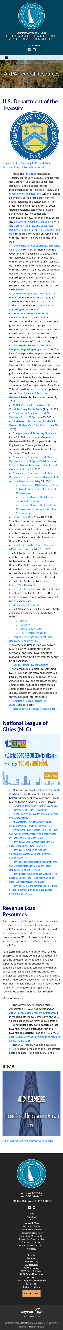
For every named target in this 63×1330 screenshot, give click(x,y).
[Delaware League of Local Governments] (31, 1173)
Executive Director (31, 1227)
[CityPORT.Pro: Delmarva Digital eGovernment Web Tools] (31, 1311)
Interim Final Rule (23, 517)
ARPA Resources (31, 1268)
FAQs (16, 581)
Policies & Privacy (31, 1287)
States (23, 621)
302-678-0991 (31, 45)
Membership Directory (32, 1233)
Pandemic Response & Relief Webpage (35, 806)
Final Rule (30, 174)
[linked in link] (29, 50)
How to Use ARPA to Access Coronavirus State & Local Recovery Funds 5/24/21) (30, 854)
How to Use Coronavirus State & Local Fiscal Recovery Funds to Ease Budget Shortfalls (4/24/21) (33, 890)
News (31, 1252)
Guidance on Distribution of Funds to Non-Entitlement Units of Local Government (38, 489)
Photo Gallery (31, 1262)
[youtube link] (34, 50)
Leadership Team (31, 1223)
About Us (31, 1217)
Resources (31, 1258)
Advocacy (31, 1249)
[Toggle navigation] (6, 57)
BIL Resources (31, 1265)
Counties (24, 625)
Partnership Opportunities (31, 1239)
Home (31, 1214)
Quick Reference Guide (26, 605)
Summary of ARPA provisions (30, 810)
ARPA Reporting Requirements (31, 1281)
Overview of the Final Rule (25, 193)
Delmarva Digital (36, 1327)
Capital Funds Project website (30, 665)
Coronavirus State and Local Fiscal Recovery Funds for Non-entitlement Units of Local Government (34, 477)
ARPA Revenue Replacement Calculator (32, 1013)
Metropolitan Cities (31, 629)
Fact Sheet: (19, 589)
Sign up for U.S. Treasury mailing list (34, 709)
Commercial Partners (32, 1242)
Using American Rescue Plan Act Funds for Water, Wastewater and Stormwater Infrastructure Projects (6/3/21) (33, 834)
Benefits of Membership (31, 1236)
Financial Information (31, 1230)
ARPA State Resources (31, 1271)
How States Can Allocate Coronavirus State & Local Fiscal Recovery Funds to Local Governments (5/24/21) (33, 878)
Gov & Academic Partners (31, 1246)
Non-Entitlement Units (32, 633)
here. (21, 289)
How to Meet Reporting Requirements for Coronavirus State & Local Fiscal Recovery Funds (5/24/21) (33, 866)
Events (31, 1255)
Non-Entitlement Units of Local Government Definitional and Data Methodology (36, 509)
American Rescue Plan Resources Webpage (28, 1140)
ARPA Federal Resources (31, 1274)
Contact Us (31, 1284)
